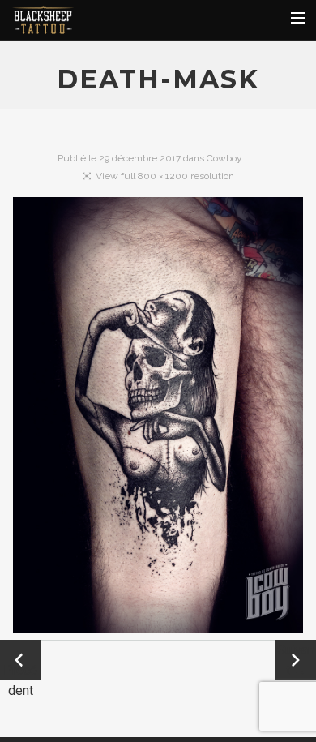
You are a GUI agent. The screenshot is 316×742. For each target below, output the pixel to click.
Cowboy (224, 158)
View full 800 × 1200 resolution (165, 176)
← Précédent (20, 661)
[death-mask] (158, 418)
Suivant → (295, 660)
